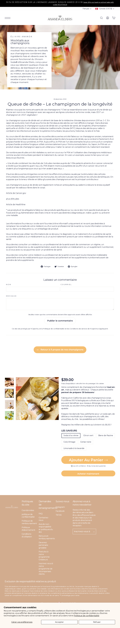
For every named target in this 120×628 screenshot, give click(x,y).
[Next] (55, 398)
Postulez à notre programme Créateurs (44, 556)
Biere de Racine (105, 435)
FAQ (41, 514)
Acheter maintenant (88, 473)
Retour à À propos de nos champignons (61, 349)
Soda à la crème (71, 435)
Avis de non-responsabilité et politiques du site (46, 528)
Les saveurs (69, 430)
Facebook (60, 511)
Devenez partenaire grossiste (43, 545)
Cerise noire (85, 442)
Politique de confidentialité (86, 616)
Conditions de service (78, 329)
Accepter (59, 622)
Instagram (60, 507)
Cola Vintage (69, 442)
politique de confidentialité (28, 515)
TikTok (59, 515)
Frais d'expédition (68, 383)
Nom (8, 284)
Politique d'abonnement (28, 528)
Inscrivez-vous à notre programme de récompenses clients (46, 568)
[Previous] (19, 398)
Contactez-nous (44, 518)
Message (11, 296)
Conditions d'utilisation (27, 535)
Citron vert (88, 435)
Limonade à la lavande (74, 448)
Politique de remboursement (29, 522)
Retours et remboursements (47, 537)
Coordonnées (28, 510)
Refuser (97, 622)
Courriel (66, 284)
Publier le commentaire (60, 320)
